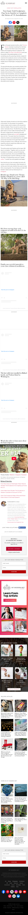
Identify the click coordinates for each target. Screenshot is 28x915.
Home (8, 8)
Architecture (21, 881)
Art (12, 8)
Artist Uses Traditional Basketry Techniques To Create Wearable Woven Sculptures (7, 820)
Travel (23, 885)
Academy (13, 886)
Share (23, 527)
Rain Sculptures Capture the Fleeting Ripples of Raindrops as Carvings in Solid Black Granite (21, 799)
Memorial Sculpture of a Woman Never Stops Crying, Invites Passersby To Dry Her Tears (7, 715)
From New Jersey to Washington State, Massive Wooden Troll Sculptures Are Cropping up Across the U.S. (14, 485)
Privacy (22, 907)
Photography (15, 881)
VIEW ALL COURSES (10, 600)
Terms (13, 909)
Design (9, 881)
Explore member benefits (14, 552)
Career (11, 883)
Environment (7, 885)
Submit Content (20, 906)
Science (12, 885)
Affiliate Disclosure (16, 907)
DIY (7, 883)
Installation (17, 8)
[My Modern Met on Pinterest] (7, 891)
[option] (7, 629)
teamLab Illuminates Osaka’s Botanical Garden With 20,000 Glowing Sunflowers (6, 734)
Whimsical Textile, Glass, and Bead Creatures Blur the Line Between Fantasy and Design (7, 754)
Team (15, 906)
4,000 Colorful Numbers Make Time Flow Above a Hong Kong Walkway (20, 734)
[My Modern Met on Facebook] (3, 891)
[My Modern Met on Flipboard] (20, 891)
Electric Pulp (20, 912)
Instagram (3, 171)
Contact (4, 907)
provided (16, 134)
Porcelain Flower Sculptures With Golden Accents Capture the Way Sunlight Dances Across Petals (7, 800)
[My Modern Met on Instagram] (16, 891)
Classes (21, 883)
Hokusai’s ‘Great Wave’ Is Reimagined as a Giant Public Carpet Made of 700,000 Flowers (21, 715)
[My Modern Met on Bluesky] (18, 896)
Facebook (24, 474)
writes (2, 159)
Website (12, 474)
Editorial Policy (10, 906)
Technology (18, 885)
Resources (16, 883)
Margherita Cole (9, 18)
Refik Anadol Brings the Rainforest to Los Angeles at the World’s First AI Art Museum (7, 839)
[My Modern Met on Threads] (14, 896)
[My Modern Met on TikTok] (9, 896)
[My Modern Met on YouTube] (24, 891)
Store (17, 886)
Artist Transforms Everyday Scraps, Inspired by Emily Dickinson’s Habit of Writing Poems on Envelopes (20, 841)
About (5, 906)
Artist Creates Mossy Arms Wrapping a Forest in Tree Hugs (21, 819)
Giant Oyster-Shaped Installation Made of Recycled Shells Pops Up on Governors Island (21, 753)
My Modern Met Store (9, 642)
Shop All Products (14, 689)
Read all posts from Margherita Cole (15, 522)
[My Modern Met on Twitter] (12, 891)
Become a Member (14, 549)
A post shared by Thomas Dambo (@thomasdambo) (14, 308)
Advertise (9, 907)
